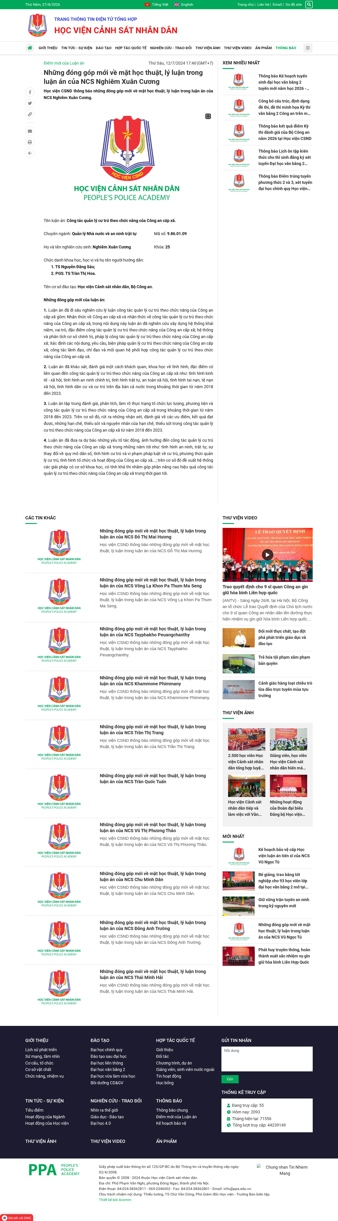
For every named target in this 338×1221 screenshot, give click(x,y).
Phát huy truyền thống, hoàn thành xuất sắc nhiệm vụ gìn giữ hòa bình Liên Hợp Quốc (284, 956)
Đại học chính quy (107, 1049)
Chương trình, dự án (174, 1063)
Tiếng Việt (160, 4)
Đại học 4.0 (101, 1123)
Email (277, 4)
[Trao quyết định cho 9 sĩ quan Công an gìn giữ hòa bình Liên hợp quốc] (268, 555)
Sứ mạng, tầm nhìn (42, 1056)
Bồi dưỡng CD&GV (107, 1082)
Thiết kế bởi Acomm (115, 1200)
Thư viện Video (240, 518)
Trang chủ (245, 4)
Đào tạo (100, 1040)
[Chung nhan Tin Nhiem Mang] (285, 1173)
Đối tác (162, 1056)
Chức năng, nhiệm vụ (44, 1076)
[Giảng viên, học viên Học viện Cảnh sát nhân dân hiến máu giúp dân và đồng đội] (288, 739)
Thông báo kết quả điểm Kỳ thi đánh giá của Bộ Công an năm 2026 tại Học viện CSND (285, 132)
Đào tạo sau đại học (108, 1056)
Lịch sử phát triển (41, 1049)
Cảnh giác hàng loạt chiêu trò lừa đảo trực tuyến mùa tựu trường (285, 689)
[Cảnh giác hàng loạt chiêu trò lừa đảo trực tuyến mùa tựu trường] (239, 689)
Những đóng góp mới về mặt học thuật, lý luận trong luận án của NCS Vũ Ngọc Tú (284, 930)
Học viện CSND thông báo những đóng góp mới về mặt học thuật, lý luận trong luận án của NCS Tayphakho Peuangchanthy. (154, 648)
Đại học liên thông (107, 1063)
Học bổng (165, 1082)
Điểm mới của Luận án (64, 63)
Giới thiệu (36, 1040)
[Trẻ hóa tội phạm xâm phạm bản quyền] (239, 663)
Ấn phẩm (166, 1141)
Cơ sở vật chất (38, 1069)
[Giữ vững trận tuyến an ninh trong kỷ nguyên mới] (239, 906)
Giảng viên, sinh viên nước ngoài (185, 1069)
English (187, 4)
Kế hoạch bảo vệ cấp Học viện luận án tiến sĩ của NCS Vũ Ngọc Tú (284, 855)
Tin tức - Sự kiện (44, 1101)
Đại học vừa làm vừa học (113, 1076)
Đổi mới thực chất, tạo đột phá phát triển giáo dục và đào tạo (282, 637)
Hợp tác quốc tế (175, 1040)
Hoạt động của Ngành (45, 1116)
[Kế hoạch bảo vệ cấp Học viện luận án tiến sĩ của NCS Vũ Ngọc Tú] (239, 856)
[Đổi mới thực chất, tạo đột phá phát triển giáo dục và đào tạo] (239, 637)
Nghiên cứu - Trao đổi (116, 1101)
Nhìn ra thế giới (104, 1110)
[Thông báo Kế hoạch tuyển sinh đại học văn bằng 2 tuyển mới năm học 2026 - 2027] (239, 82)
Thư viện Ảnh (238, 712)
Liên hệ (263, 4)
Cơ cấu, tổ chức (39, 1063)
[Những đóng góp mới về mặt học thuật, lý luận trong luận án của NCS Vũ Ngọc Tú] (239, 931)
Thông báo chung (172, 1110)
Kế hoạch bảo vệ (171, 1123)
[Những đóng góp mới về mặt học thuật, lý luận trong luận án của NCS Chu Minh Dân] (59, 891)
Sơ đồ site (294, 4)
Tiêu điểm (34, 1110)
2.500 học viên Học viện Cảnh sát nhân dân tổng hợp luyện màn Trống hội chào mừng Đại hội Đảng (246, 768)
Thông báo (169, 1101)
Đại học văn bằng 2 (108, 1069)
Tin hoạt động (168, 1076)
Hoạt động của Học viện (47, 1123)
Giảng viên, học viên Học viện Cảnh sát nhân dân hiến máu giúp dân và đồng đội (288, 768)
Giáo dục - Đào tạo (107, 1116)
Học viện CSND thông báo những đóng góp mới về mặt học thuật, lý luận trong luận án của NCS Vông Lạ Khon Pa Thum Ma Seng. (156, 599)
